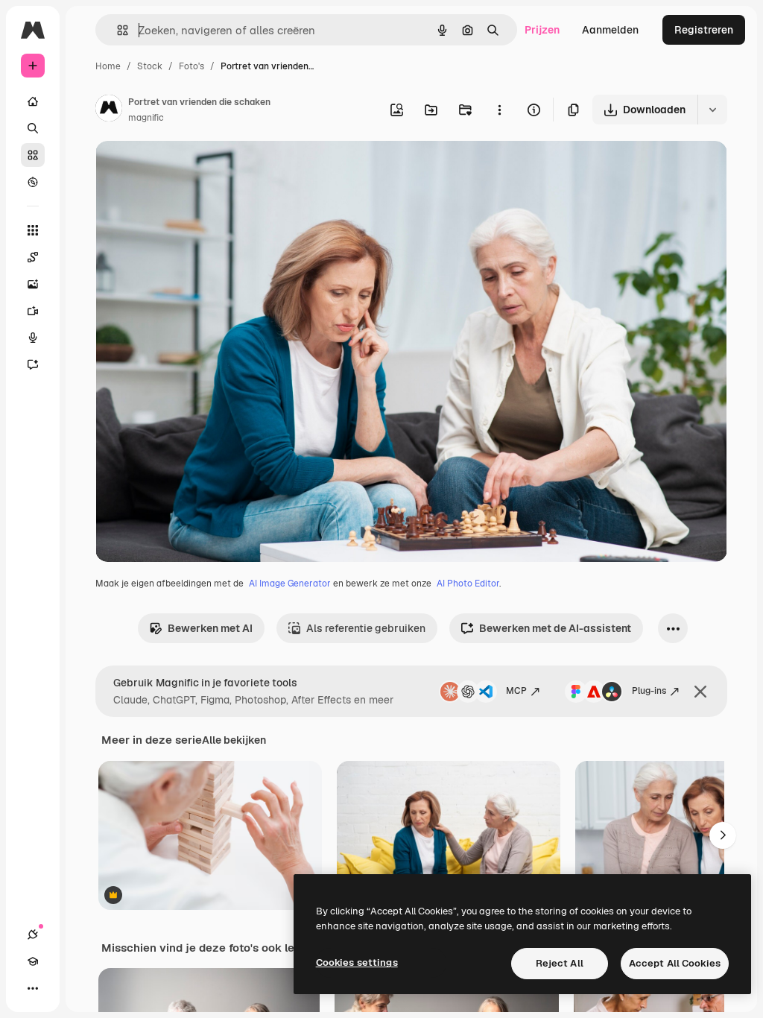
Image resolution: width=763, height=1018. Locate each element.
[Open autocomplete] (116, 30)
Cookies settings (357, 962)
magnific (146, 118)
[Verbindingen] (33, 934)
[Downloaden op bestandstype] (712, 109)
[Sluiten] (700, 692)
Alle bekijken (234, 740)
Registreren (703, 30)
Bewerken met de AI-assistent (555, 628)
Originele (193, 169)
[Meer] (33, 988)
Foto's (191, 66)
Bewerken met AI (210, 628)
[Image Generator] (33, 284)
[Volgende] (722, 835)
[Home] (33, 101)
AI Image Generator (290, 583)
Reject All (559, 963)
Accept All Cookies (675, 963)
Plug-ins (649, 691)
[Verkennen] (33, 182)
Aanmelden (610, 30)
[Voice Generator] (33, 338)
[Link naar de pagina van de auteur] (108, 110)
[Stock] (33, 155)
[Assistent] (33, 364)
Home (108, 66)
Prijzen (542, 30)
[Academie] (33, 961)
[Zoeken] (33, 128)
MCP (516, 691)
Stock (149, 66)
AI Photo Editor (468, 583)
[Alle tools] (33, 230)
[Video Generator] (33, 311)
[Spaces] (33, 257)
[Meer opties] (499, 109)
